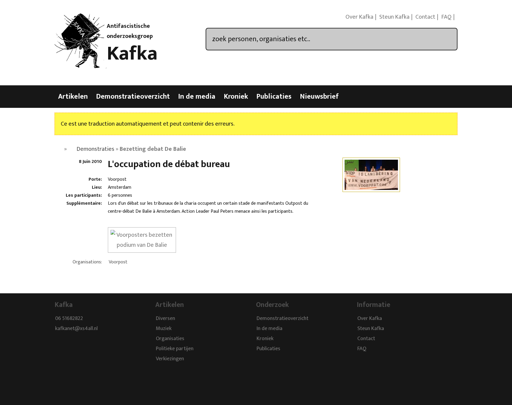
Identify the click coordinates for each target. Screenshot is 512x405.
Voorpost (118, 262)
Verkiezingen (170, 358)
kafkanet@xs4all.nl (76, 328)
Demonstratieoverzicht (133, 97)
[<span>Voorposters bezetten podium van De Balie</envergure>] (142, 245)
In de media (196, 97)
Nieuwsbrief (319, 97)
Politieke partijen (174, 348)
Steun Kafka (394, 17)
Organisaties (170, 338)
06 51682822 (69, 318)
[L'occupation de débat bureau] (371, 188)
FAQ (446, 17)
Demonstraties (95, 149)
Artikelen (73, 97)
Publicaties (274, 97)
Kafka (132, 54)
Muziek (164, 328)
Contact (425, 17)
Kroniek (236, 97)
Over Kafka (359, 17)
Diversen (165, 318)
